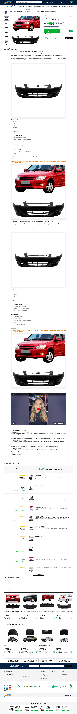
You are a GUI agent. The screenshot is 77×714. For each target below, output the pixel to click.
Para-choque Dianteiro (29, 9)
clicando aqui (19, 454)
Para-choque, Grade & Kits (14, 9)
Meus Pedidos (65, 673)
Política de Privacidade (44, 675)
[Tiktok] (28, 676)
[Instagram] (25, 676)
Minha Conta (65, 674)
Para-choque (22, 9)
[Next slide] (6, 44)
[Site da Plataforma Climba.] (68, 695)
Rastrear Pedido (65, 675)
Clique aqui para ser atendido (37, 442)
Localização (43, 674)
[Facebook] (23, 676)
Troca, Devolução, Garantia (56, 673)
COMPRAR (19, 710)
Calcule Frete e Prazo (48, 38)
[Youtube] (26, 676)
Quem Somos (43, 673)
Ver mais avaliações (38, 574)
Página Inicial (6, 9)
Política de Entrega (44, 678)
